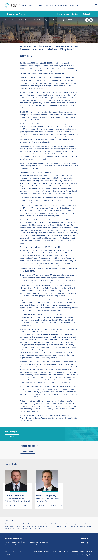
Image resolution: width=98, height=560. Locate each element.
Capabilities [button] (27, 5)
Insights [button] (49, 5)
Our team (75, 14)
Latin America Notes (37, 20)
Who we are (15, 542)
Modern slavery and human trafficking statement (48, 552)
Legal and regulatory (86, 552)
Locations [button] (62, 5)
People (39, 5)
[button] (91, 5)
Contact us (34, 542)
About (66, 14)
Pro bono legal (10, 545)
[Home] (12, 5)
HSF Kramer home (10, 20)
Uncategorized (27, 451)
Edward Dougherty (46, 495)
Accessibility (74, 552)
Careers (74, 5)
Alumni (25, 542)
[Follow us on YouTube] (82, 542)
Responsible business (35, 545)
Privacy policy (80, 555)
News (7, 542)
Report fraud (89, 555)
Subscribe (87, 14)
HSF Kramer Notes (23, 20)
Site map (66, 552)
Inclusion (21, 545)
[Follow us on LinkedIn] (87, 542)
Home (59, 14)
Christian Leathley (14, 495)
